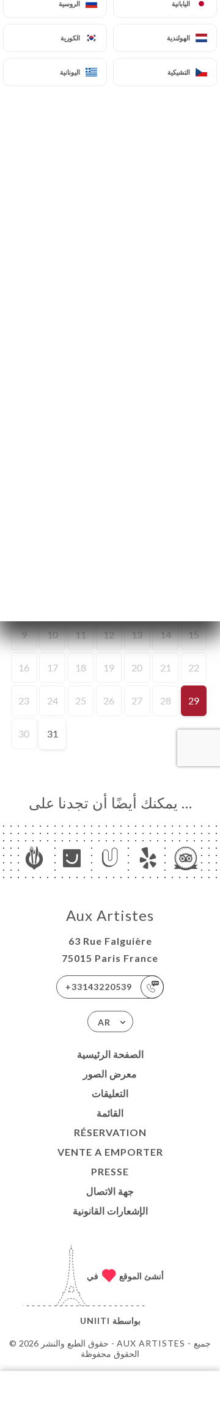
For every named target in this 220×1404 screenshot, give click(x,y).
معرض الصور (110, 1073)
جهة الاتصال (110, 1191)
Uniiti (95, 1320)
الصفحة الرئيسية (110, 1054)
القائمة (110, 1112)
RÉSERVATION (110, 1132)
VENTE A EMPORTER (110, 1152)
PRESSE (110, 1171)
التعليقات (110, 1093)
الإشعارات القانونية (110, 1210)
